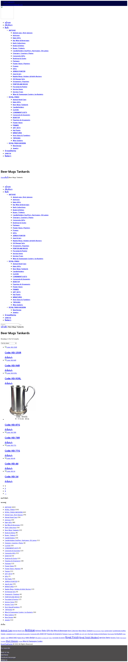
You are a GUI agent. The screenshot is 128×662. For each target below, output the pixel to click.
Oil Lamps (38, 638)
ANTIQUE (8, 507)
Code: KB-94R (12, 365)
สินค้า (7, 177)
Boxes (102, 631)
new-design (30, 637)
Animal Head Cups (11, 517)
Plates (50, 638)
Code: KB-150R (13, 352)
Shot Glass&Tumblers (12, 607)
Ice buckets (118, 634)
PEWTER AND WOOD (12, 597)
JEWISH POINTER (11, 581)
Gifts (6, 576)
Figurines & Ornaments (12, 561)
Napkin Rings (21, 638)
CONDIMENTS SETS (11, 548)
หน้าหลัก (4, 327)
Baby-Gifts (46, 630)
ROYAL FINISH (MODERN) (14, 512)
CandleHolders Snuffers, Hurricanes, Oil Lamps (21, 540)
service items (104, 637)
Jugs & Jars (8, 584)
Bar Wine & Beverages (12, 525)
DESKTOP (8, 556)
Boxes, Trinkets (10, 535)
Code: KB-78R (12, 437)
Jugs (7, 638)
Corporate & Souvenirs (12, 551)
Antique (30, 630)
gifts (81, 634)
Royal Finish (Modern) (89, 637)
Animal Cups (6, 630)
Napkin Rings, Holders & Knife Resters (18, 589)
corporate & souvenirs (23, 634)
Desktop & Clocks (11, 558)
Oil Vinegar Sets (10, 592)
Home (3, 177)
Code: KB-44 (11, 463)
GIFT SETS (8, 574)
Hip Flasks (8, 579)
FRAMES (76, 634)
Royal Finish (72, 637)
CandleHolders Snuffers (119, 631)
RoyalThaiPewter (7, 644)
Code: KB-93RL (13, 378)
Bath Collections (10, 527)
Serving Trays (9, 604)
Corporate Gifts (10, 553)
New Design (9, 617)
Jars (124, 634)
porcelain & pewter (58, 638)
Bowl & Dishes (97, 631)
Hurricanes (111, 634)
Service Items (9, 602)
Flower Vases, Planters (12, 568)
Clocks (3, 634)
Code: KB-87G (12, 424)
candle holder (108, 631)
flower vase (71, 634)
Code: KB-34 (11, 476)
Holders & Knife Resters (100, 634)
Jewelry (7, 620)
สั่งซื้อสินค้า (9, 358)
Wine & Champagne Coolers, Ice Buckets (19, 612)
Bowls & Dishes (10, 533)
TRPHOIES (8, 609)
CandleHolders (10, 538)
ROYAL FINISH (10, 509)
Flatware (8, 563)
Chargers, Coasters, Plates (14, 543)
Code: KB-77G (12, 450)
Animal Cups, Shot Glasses (14, 515)
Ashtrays (8, 520)
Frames (7, 571)
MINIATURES (9, 586)
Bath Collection (73, 631)
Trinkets (20, 641)
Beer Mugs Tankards (12, 530)
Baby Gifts (8, 522)
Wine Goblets (9, 615)
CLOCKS (7, 545)
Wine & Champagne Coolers (32, 641)
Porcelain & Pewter (11, 599)
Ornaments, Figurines (12, 594)
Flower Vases (9, 566)
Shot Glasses (12, 641)
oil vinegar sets (44, 637)
